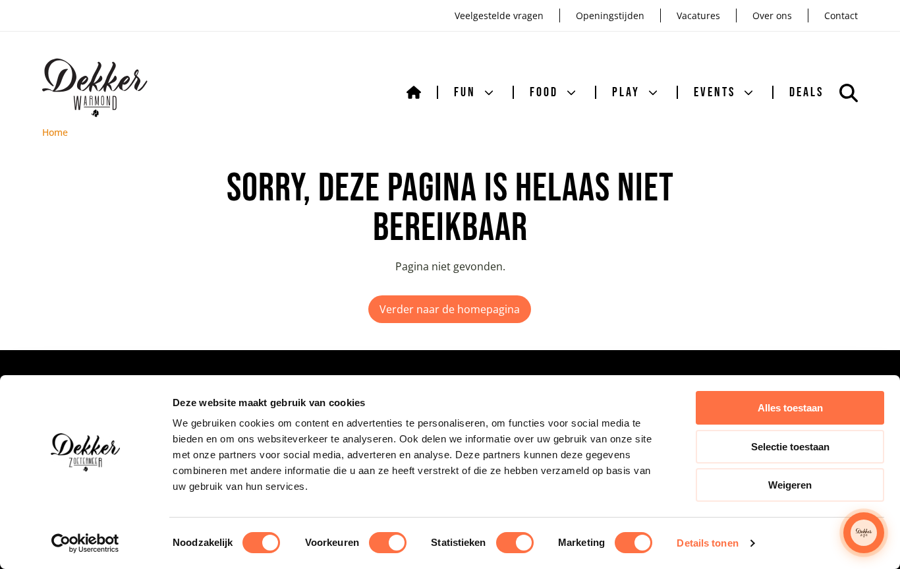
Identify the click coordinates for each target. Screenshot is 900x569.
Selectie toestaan (790, 446)
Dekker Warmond (95, 87)
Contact (841, 15)
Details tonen (707, 543)
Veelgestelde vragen (499, 15)
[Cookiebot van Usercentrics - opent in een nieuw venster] (85, 543)
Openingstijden (610, 15)
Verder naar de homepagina (450, 309)
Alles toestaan (790, 407)
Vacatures (698, 15)
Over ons (772, 15)
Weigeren (790, 485)
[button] (863, 532)
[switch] (388, 542)
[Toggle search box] (848, 93)
